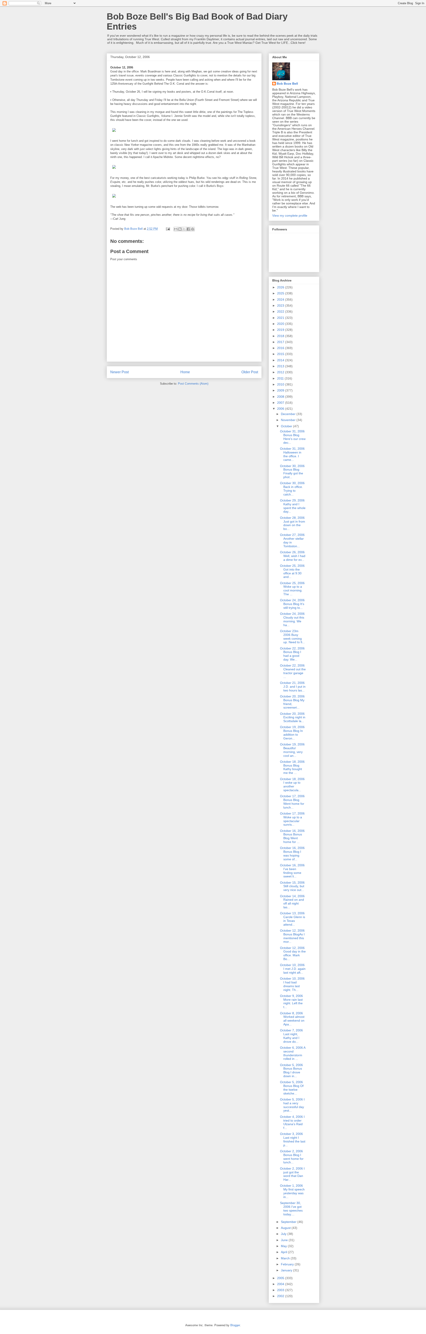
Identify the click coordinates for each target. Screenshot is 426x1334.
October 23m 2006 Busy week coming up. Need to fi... (292, 636)
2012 (281, 372)
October (287, 426)
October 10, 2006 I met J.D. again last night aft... (293, 968)
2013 (281, 366)
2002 (281, 1296)
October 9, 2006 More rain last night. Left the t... (291, 1001)
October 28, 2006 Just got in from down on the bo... (292, 523)
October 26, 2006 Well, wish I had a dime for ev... (292, 555)
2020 (281, 324)
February (288, 1264)
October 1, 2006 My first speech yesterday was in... (292, 1191)
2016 (281, 348)
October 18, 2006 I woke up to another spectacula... (292, 784)
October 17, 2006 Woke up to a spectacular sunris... (292, 819)
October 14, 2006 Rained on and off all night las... (292, 901)
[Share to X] (184, 229)
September (289, 1222)
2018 (281, 336)
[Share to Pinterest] (192, 229)
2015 (281, 354)
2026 (281, 287)
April (284, 1252)
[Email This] (176, 229)
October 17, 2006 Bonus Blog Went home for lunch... (292, 801)
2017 (281, 342)
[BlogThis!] (180, 229)
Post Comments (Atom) (193, 383)
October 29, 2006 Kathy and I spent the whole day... (293, 506)
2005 (281, 1278)
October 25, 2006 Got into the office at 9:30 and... (292, 571)
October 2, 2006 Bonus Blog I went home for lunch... (292, 1156)
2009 (281, 390)
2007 (281, 402)
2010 (281, 384)
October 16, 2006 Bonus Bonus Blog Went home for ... (292, 836)
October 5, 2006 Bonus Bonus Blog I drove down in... (291, 1070)
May (284, 1246)
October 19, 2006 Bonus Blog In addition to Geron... (292, 732)
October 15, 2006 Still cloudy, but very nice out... (292, 886)
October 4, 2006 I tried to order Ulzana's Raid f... (292, 1122)
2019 (281, 330)
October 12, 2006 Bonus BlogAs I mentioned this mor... (292, 936)
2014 (281, 360)
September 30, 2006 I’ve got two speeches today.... (291, 1208)
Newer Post (119, 372)
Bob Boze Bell (287, 83)
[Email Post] (167, 228)
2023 (281, 305)
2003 (281, 1290)
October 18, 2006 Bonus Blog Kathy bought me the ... (292, 767)
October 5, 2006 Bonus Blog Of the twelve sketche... (292, 1087)
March (286, 1258)
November (288, 420)
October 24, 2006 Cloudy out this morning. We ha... (292, 619)
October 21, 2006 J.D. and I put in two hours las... (293, 686)
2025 (281, 293)
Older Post (249, 372)
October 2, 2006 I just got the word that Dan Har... (292, 1174)
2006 (281, 408)
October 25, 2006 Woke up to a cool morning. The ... (292, 588)
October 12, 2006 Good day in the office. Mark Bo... (293, 953)
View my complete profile (289, 215)
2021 (281, 318)
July (284, 1234)
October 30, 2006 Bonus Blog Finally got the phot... (292, 471)
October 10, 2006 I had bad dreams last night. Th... (292, 984)
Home (185, 372)
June (285, 1240)
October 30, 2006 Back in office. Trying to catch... (292, 488)
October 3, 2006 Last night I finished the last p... (292, 1139)
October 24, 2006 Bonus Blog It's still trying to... (292, 603)
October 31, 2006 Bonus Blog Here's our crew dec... (293, 436)
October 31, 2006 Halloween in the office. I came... (292, 454)
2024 (281, 299)
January (287, 1270)
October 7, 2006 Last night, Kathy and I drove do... (291, 1035)
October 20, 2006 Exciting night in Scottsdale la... (292, 717)
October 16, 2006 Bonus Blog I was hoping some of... (292, 853)
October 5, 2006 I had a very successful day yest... (292, 1105)
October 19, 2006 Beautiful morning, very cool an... (292, 750)
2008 (281, 396)
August (286, 1228)
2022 (281, 311)
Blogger (235, 1325)
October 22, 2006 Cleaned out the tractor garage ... (293, 671)
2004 (281, 1284)
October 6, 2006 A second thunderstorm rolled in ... (292, 1053)
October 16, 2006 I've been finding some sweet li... (292, 870)
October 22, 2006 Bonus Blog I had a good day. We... (292, 654)
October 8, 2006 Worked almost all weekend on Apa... (292, 1018)
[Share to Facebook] (188, 229)
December (288, 414)
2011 (281, 378)
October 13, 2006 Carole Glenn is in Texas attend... (292, 918)
